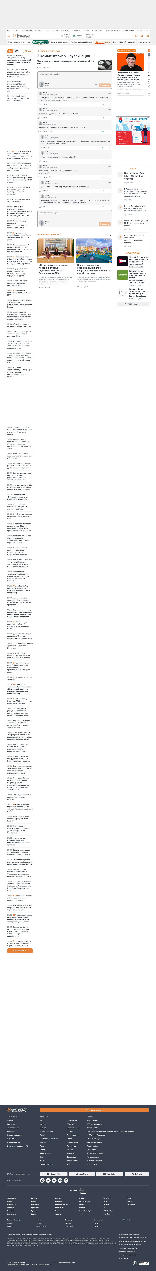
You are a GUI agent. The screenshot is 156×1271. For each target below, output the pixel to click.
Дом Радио (91, 1150)
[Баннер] (40, 42)
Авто (42, 1121)
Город (42, 1150)
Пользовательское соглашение (129, 1234)
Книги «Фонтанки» (94, 1142)
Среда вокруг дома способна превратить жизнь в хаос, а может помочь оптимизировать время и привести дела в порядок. (93, 279)
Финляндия (71, 1157)
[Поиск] (136, 36)
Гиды (42, 1146)
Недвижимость (46, 1164)
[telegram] (48, 1180)
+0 (103, 118)
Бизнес (43, 1128)
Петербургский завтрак (132, 30)
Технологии (71, 1146)
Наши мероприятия (15, 1135)
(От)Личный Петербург (96, 1135)
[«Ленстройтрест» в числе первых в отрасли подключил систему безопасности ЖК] (55, 251)
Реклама (10, 1131)
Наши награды (123, 1258)
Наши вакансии (13, 1142)
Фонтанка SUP (13, 30)
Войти (47, 85)
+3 (103, 177)
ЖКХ (42, 1161)
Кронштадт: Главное (95, 1153)
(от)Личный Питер (28, 30)
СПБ (16, 51)
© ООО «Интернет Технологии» (64, 1262)
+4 (103, 191)
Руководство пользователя (128, 1255)
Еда (41, 1157)
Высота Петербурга (94, 1161)
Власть (43, 1142)
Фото (69, 1164)
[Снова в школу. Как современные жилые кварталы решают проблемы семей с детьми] (94, 251)
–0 (109, 104)
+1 (103, 104)
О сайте (10, 1121)
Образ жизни (72, 1121)
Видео (42, 1135)
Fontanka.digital (93, 1146)
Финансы (70, 1153)
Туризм (70, 1150)
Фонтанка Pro (92, 1121)
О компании (12, 1139)
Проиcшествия (73, 1135)
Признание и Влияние (80, 30)
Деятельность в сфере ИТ (127, 1251)
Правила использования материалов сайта (133, 1241)
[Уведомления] (142, 36)
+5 (103, 131)
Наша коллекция (93, 1139)
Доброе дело (45, 1153)
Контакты (11, 1124)
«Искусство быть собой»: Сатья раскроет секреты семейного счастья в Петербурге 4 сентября (129, 76)
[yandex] (66, 1180)
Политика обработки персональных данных (133, 1238)
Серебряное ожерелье (60, 30)
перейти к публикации (50, 51)
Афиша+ (43, 1124)
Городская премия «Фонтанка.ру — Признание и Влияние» (110, 1131)
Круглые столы (93, 1157)
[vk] (54, 1180)
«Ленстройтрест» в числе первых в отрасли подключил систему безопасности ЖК (53, 269)
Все (10, 51)
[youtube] (60, 1180)
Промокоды (133, 253)
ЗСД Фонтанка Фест (112, 30)
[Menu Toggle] (8, 36)
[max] (42, 1180)
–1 (109, 177)
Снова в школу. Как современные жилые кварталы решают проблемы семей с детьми (93, 269)
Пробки (78, 36)
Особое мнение (73, 1128)
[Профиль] (147, 36)
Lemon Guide (97, 30)
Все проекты (92, 1164)
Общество (71, 1124)
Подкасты (71, 1131)
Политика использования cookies (130, 1244)
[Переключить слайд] (148, 61)
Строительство (73, 1142)
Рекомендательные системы (128, 1248)
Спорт (69, 1139)
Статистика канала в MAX (17, 1146)
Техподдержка (13, 1128)
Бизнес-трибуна (46, 1131)
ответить (43, 104)
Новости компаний (49, 234)
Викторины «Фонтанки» (49, 1139)
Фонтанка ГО (43, 30)
